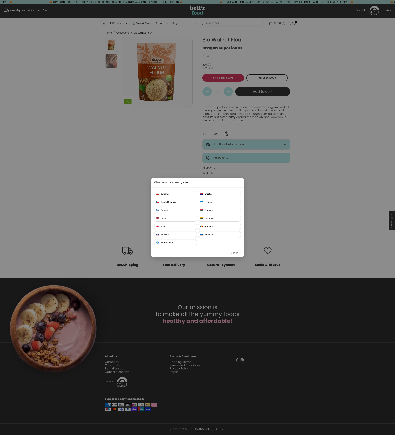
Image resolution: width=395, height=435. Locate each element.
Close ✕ (236, 253)
